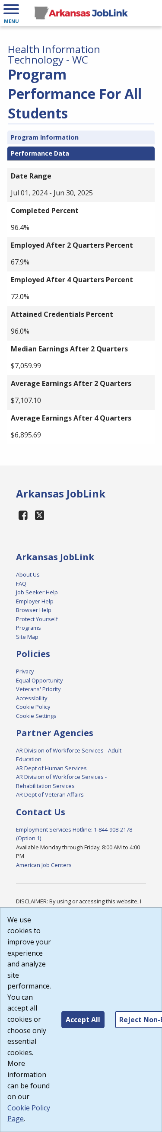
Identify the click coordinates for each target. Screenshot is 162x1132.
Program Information (45, 137)
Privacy (25, 671)
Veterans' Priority (38, 689)
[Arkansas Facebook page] (23, 515)
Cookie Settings (36, 716)
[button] (11, 13)
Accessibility (31, 698)
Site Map (27, 637)
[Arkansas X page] (40, 515)
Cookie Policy (33, 707)
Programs (28, 627)
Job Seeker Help (37, 592)
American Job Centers (44, 865)
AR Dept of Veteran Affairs (50, 794)
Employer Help (35, 601)
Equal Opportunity (39, 680)
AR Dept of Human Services (51, 768)
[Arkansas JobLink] (81, 13)
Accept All (83, 1019)
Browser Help (33, 610)
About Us (28, 574)
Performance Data (40, 153)
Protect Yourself (37, 619)
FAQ (21, 583)
